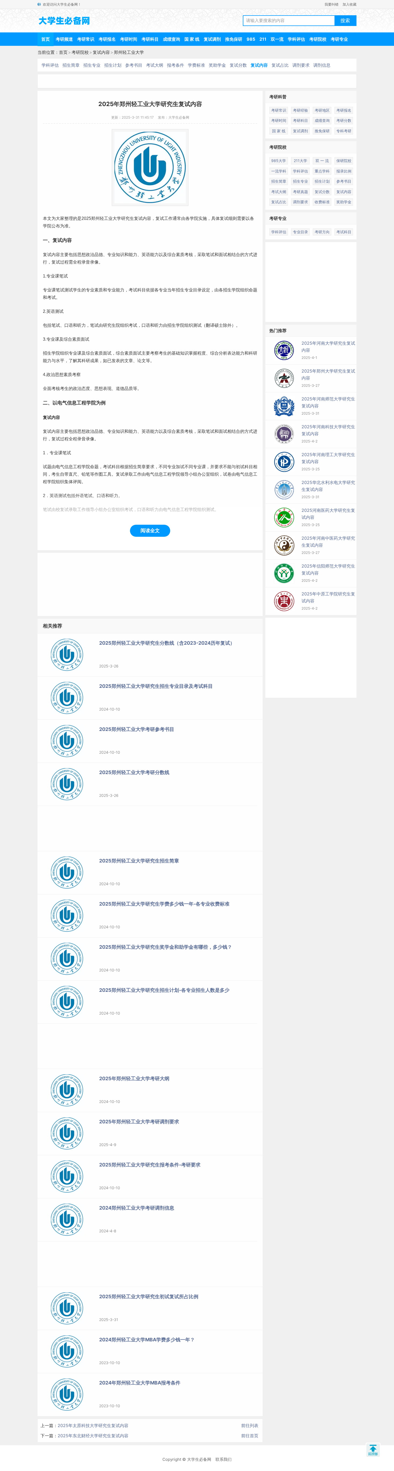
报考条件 (175, 65)
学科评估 (296, 39)
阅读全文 (150, 530)
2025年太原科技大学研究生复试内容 (93, 1425)
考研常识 (85, 39)
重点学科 (322, 171)
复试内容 (101, 52)
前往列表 (249, 1425)
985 (251, 39)
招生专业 (92, 65)
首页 (45, 39)
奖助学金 (217, 65)
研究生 (127, 218)
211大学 (300, 160)
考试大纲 (154, 65)
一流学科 (278, 171)
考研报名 (107, 39)
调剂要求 (301, 65)
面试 (223, 254)
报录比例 (343, 171)
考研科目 (150, 39)
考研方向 (322, 232)
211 (262, 39)
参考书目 (133, 65)
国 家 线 (191, 39)
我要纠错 (332, 4)
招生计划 (112, 65)
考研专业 (339, 39)
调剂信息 (321, 65)
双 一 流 (322, 160)
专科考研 (343, 131)
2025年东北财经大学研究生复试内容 (93, 1435)
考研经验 (300, 110)
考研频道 (64, 39)
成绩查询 (171, 39)
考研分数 (343, 120)
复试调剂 (212, 39)
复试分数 (238, 65)
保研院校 (343, 160)
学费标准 (196, 65)
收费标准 (322, 202)
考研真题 (300, 191)
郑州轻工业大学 (129, 52)
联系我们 (223, 1459)
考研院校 (317, 39)
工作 (168, 218)
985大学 (278, 160)
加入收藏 (349, 4)
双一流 (277, 39)
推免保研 (233, 39)
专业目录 (193, 290)
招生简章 (71, 65)
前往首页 (249, 1435)
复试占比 (280, 65)
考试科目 (343, 232)
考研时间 (128, 39)
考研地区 (322, 110)
